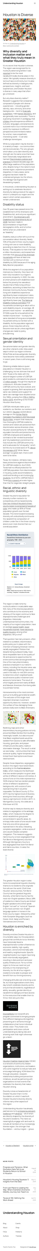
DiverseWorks (8, 1014)
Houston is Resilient (13, 1145)
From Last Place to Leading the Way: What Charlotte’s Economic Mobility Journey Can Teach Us (16, 1190)
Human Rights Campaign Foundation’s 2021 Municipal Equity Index (19, 417)
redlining (12, 670)
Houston (16, 412)
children (6, 121)
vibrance (18, 1113)
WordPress (32, 1247)
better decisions (25, 113)
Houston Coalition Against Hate (16, 1061)
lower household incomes (16, 628)
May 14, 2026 (33, 1181)
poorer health (18, 627)
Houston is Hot (28, 1145)
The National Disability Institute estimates (17, 301)
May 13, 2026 (34, 1190)
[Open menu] (35, 3)
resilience (7, 1113)
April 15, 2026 (33, 1199)
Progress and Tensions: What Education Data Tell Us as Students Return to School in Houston (15, 1170)
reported (6, 73)
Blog (4, 46)
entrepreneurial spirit (26, 1111)
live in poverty (14, 480)
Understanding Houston (13, 3)
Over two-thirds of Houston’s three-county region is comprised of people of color (19, 506)
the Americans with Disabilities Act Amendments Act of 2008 (17, 219)
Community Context (12, 46)
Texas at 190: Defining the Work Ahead (13, 1199)
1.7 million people (10, 381)
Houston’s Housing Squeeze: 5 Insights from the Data (16, 1181)
